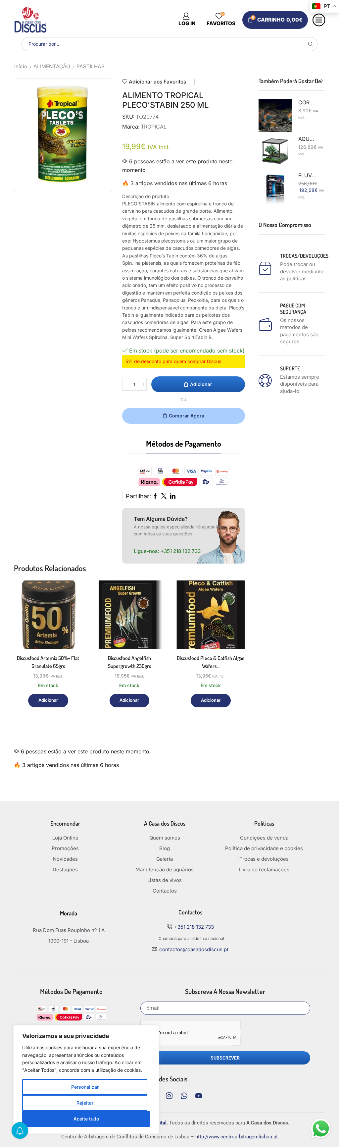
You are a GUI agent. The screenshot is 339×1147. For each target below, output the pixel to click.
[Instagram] (169, 1095)
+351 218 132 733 (181, 551)
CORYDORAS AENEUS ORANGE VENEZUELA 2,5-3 (307, 102)
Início (20, 66)
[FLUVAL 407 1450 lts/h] (275, 188)
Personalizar (85, 1087)
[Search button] (310, 44)
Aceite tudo (86, 1118)
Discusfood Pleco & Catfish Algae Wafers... (211, 662)
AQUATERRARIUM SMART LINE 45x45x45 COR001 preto (307, 139)
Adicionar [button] (69, 620)
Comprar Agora (186, 415)
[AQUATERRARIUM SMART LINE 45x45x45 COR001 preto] (275, 152)
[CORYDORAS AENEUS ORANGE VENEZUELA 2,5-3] (275, 115)
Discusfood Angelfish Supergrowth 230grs (129, 662)
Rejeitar (84, 1103)
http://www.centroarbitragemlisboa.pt (236, 1137)
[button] (315, 81)
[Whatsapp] (183, 1095)
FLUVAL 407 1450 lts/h (307, 175)
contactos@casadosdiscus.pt (193, 949)
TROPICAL (154, 126)
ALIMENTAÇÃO (51, 66)
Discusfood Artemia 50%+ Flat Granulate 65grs (48, 662)
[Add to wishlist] (69, 635)
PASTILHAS (90, 66)
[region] (86, 1079)
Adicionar (201, 384)
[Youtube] (198, 1095)
